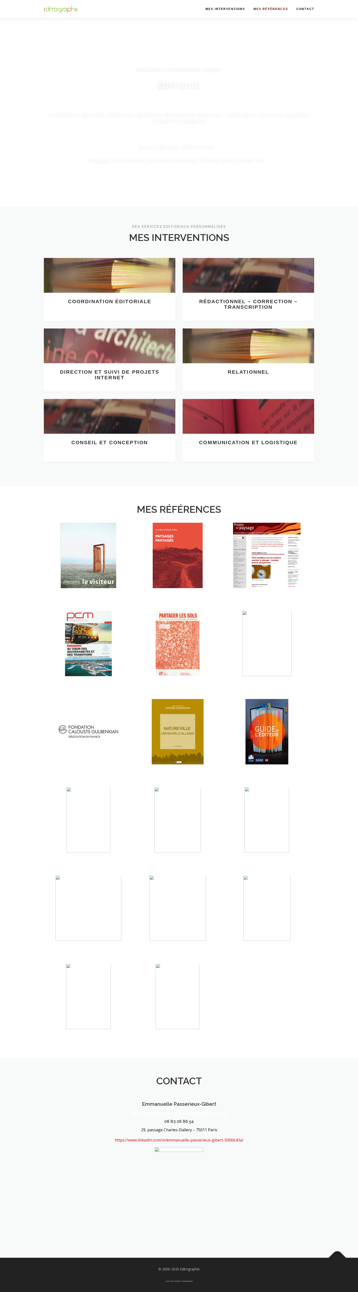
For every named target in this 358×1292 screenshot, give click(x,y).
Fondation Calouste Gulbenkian (88, 742)
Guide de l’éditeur (266, 745)
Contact (305, 9)
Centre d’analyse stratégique (267, 919)
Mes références (271, 9)
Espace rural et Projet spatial (177, 654)
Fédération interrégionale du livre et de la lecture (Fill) (88, 824)
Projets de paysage (267, 569)
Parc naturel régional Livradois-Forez (267, 827)
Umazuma (187, 1281)
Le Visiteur (88, 569)
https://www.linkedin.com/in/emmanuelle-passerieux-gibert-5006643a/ (179, 1140)
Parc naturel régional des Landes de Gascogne (178, 827)
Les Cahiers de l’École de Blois (177, 566)
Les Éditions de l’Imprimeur (88, 1007)
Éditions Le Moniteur (178, 922)
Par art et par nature (267, 657)
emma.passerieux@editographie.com (179, 1113)
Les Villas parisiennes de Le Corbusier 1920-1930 (88, 916)
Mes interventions (225, 9)
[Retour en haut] (337, 1257)
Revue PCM (88, 657)
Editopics (178, 745)
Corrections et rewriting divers (177, 1007)
